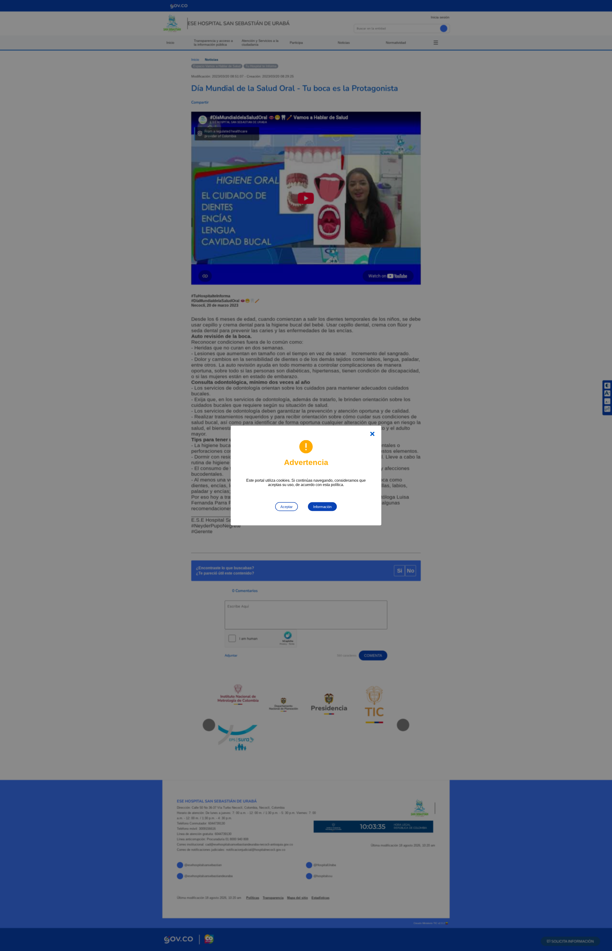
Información (322, 507)
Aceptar (286, 507)
